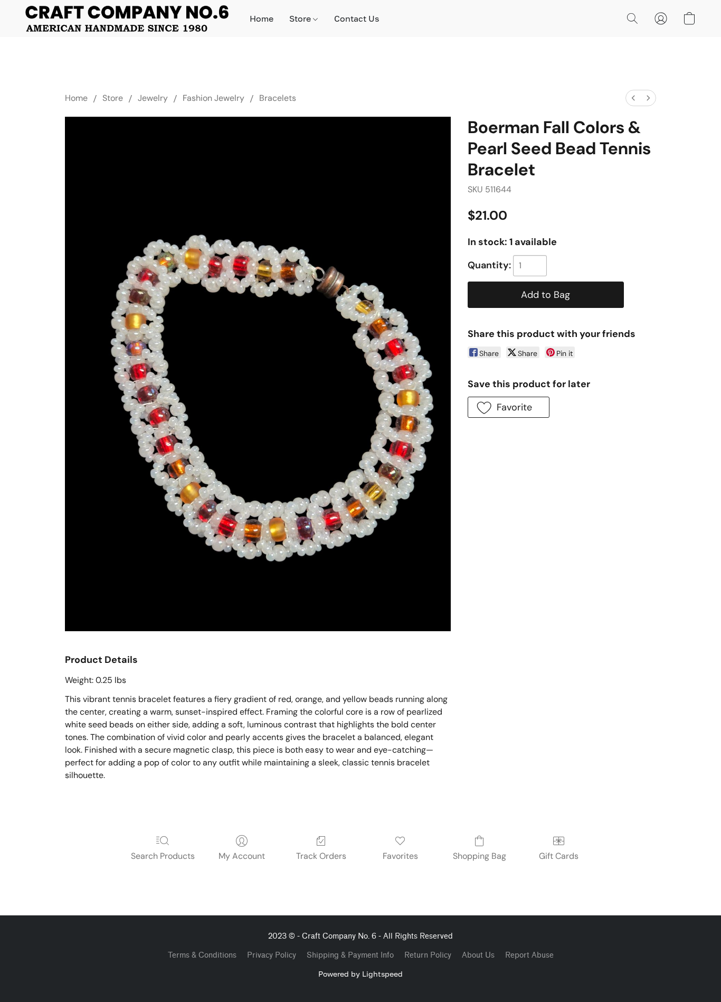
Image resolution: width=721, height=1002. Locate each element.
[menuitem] (633, 98)
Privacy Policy (271, 955)
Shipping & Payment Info (350, 955)
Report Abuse (529, 955)
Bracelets (277, 98)
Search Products (163, 855)
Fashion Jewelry (213, 98)
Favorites (400, 855)
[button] (127, 18)
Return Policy (427, 955)
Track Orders (321, 855)
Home (261, 18)
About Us (478, 955)
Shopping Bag (479, 855)
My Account (242, 855)
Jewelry (153, 98)
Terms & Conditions (202, 955)
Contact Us (356, 18)
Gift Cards (558, 855)
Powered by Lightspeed (360, 973)
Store (301, 18)
